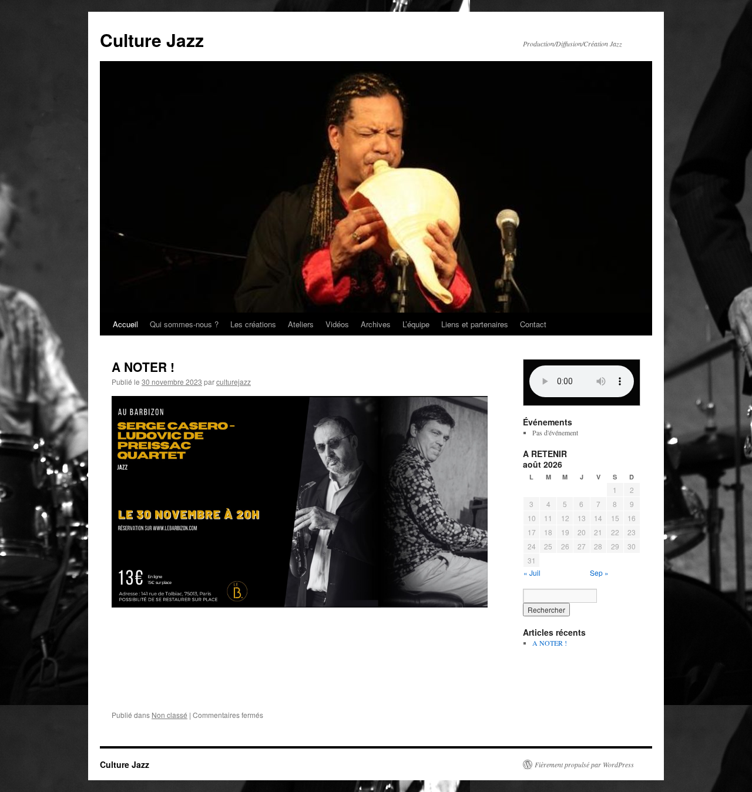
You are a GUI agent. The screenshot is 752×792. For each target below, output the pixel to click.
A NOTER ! (143, 366)
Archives (376, 324)
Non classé (169, 715)
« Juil (531, 573)
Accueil (125, 324)
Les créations (253, 324)
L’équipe (415, 324)
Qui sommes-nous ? (184, 324)
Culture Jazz (152, 39)
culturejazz (233, 382)
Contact (533, 324)
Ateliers (301, 324)
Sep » (599, 573)
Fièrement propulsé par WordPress (584, 764)
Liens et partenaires (474, 324)
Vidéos (337, 324)
